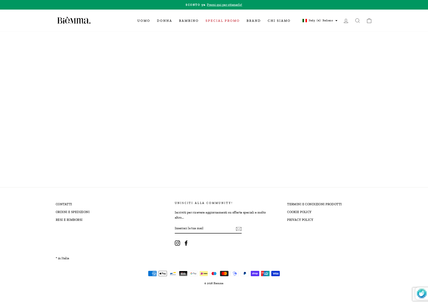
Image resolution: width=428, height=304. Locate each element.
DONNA (164, 21)
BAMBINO (189, 21)
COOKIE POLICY (299, 212)
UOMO (143, 21)
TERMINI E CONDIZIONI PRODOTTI (314, 204)
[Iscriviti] (239, 228)
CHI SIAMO (279, 21)
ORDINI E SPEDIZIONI (73, 212)
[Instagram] (177, 243)
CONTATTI (64, 204)
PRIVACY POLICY (300, 220)
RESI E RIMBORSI (69, 220)
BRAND (254, 21)
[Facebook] (186, 243)
